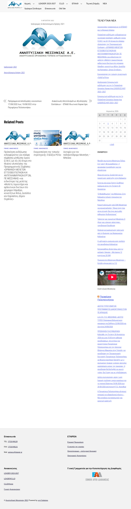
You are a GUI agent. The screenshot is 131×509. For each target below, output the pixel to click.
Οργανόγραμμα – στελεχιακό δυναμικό (81, 451)
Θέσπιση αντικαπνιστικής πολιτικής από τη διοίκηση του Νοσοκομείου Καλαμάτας (110, 233)
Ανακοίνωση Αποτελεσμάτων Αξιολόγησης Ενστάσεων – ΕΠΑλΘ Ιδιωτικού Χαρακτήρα (69, 103)
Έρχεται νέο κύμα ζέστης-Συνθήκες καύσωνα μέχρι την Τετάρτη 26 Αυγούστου (110, 186)
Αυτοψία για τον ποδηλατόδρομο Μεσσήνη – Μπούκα (76, 154)
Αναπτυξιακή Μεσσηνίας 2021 (17, 500)
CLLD (61, 3)
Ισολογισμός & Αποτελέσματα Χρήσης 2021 (47, 24)
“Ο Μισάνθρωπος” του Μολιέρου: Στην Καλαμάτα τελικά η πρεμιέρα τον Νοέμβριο (111, 197)
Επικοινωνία (50, 8)
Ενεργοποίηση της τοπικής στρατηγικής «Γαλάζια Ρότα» (47, 153)
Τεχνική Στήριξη (92, 3)
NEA (105, 3)
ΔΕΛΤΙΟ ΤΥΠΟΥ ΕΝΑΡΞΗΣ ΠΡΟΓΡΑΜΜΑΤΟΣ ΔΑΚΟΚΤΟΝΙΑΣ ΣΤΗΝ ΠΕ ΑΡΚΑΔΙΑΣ (112, 309)
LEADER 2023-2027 (47, 3)
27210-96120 (13, 442)
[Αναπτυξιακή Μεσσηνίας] (15, 7)
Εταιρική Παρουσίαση (75, 442)
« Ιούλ (112, 144)
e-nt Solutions (43, 500)
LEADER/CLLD (9, 479)
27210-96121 (13, 447)
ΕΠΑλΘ (75, 3)
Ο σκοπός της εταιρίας (75, 447)
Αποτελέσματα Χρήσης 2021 (14, 72)
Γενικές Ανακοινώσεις (12, 489)
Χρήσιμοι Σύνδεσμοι (32, 8)
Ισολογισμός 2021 (10, 67)
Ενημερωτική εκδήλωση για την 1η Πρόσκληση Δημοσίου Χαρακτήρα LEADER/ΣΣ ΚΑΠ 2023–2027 (110, 99)
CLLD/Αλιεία (8, 484)
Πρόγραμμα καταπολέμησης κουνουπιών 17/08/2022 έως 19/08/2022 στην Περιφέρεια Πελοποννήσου (25, 104)
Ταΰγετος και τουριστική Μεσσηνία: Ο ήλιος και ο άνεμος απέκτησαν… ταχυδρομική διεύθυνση (111, 222)
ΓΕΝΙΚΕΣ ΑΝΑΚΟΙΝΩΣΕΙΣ (11, 148)
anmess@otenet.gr (15, 452)
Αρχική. (27, 3)
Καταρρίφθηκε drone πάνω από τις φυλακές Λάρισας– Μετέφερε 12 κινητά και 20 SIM (110, 252)
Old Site (62, 8)
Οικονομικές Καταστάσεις (76, 456)
